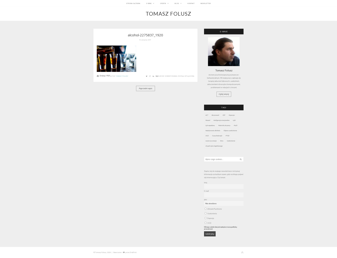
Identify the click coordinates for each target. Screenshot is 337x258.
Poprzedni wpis (145, 88)
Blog (177, 3)
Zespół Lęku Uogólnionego (214, 146)
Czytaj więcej (224, 94)
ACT (206, 115)
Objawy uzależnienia (230, 131)
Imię (205, 183)
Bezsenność (215, 115)
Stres (221, 141)
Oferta (163, 3)
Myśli (235, 125)
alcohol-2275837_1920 (145, 35)
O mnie (149, 3)
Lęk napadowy (210, 125)
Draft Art (133, 252)
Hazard (207, 120)
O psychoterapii (217, 136)
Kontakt (191, 3)
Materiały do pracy (224, 125)
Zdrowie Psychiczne (214, 209)
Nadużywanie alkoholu (212, 131)
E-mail (206, 191)
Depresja (232, 115)
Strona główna (133, 3)
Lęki (234, 120)
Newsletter (205, 3)
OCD (207, 136)
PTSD (227, 136)
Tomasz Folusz (121, 76)
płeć (205, 200)
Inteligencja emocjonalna (221, 120)
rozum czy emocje (211, 141)
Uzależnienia (231, 141)
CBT (224, 115)
